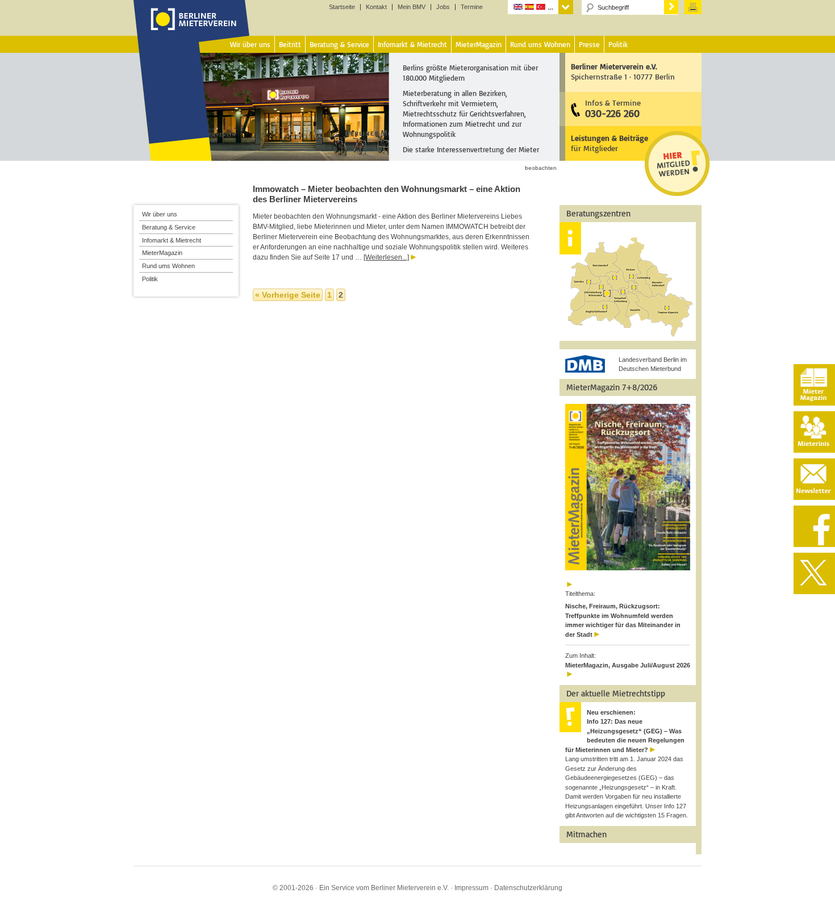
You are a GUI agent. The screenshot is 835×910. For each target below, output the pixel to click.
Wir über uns (159, 214)
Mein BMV (411, 7)
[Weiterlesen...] (386, 257)
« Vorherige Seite (287, 294)
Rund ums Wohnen (168, 265)
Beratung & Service (168, 227)
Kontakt (376, 7)
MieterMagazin (162, 252)
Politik (150, 278)
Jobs (443, 7)
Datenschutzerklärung (528, 888)
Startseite (342, 7)
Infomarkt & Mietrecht (171, 240)
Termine (472, 7)
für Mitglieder (609, 143)
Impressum (471, 888)
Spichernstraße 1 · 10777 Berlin (623, 71)
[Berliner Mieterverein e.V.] (191, 30)
